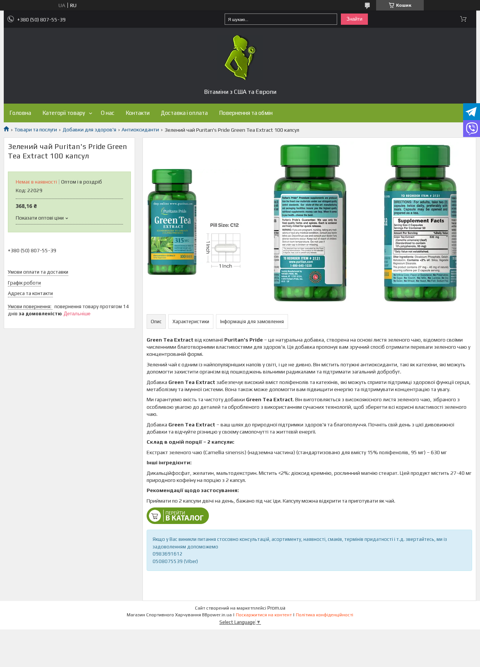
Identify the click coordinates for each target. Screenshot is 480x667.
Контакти (138, 113)
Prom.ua (276, 608)
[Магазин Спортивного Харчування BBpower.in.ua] (240, 57)
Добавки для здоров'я (89, 129)
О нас (107, 113)
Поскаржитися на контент (264, 614)
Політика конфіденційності (324, 614)
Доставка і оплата (184, 113)
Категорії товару (63, 113)
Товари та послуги (35, 129)
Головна (20, 113)
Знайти (354, 19)
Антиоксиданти (140, 129)
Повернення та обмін (246, 113)
